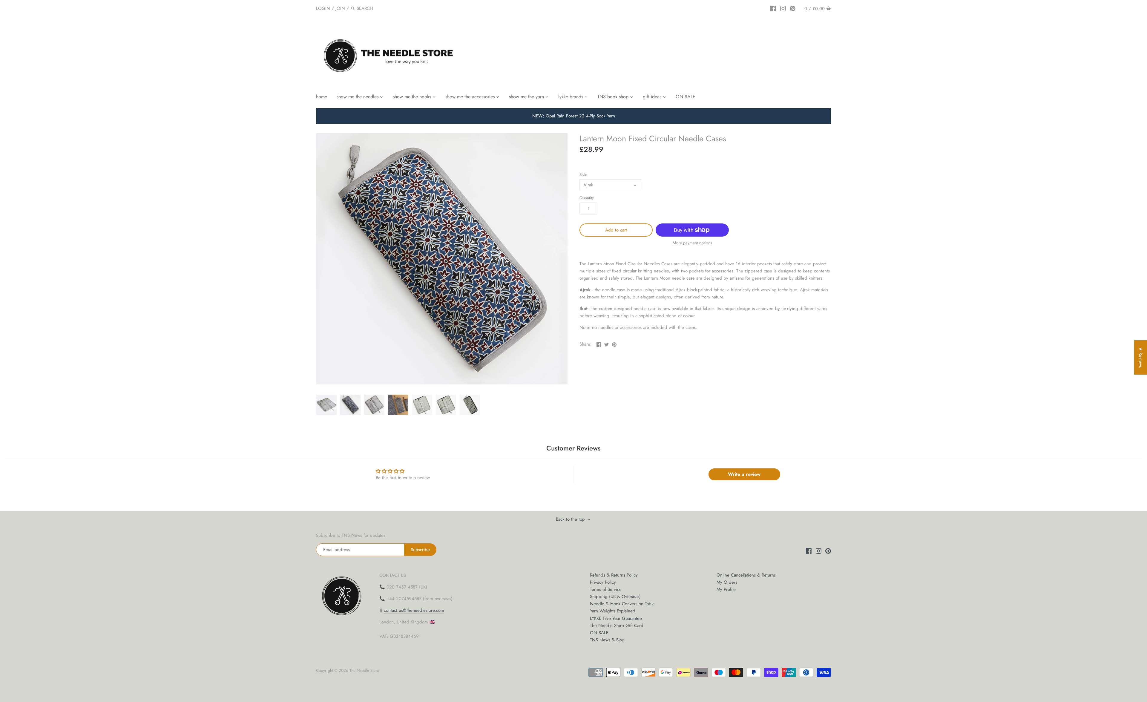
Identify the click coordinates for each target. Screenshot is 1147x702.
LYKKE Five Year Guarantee (616, 618)
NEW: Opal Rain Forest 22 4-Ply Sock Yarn (573, 116)
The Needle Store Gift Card (616, 625)
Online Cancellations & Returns (746, 575)
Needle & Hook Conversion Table (622, 603)
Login (323, 8)
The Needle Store (364, 670)
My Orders (727, 582)
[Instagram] (783, 8)
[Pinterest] (792, 8)
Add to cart (616, 230)
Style (583, 174)
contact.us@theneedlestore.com (414, 610)
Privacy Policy (603, 582)
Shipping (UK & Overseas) (615, 596)
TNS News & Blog (607, 640)
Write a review (744, 474)
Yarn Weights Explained (612, 611)
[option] (326, 404)
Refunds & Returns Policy (614, 575)
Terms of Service (606, 589)
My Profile (726, 589)
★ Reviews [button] (1140, 357)
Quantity (586, 198)
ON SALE (599, 632)
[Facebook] (773, 8)
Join (340, 8)
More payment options (692, 243)
